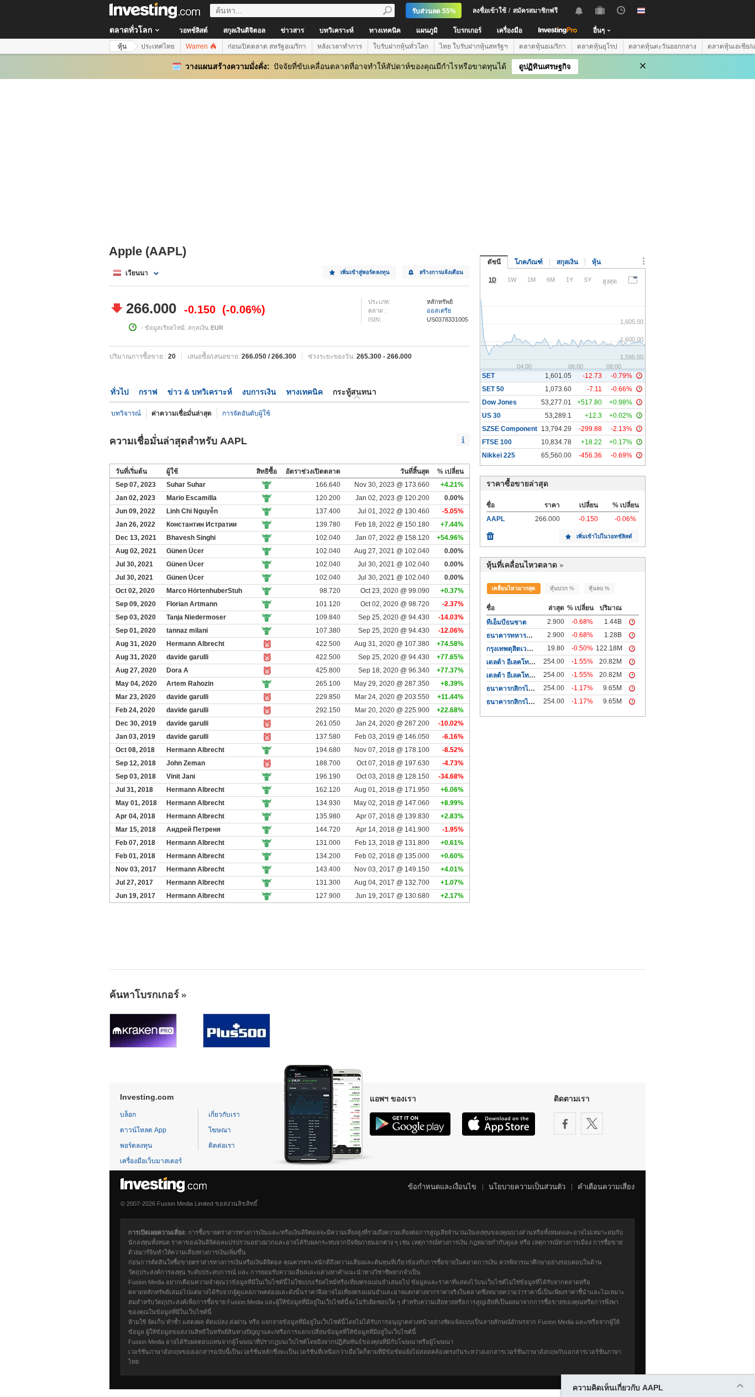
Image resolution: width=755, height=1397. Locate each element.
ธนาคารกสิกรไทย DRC (519, 702)
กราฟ (148, 391)
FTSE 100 (497, 442)
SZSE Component (509, 429)
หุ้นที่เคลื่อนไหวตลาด (521, 564)
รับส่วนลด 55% (434, 11)
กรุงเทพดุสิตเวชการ (514, 649)
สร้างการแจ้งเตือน (441, 272)
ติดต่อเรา (221, 1145)
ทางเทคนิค (385, 30)
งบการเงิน (259, 391)
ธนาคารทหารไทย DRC (520, 635)
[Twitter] (592, 1123)
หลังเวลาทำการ (339, 46)
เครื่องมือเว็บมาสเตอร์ (151, 1161)
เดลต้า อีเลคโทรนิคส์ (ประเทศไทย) (535, 675)
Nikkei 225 (498, 455)
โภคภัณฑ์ (529, 262)
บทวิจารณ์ (126, 413)
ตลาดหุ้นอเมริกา (542, 46)
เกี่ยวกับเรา (224, 1114)
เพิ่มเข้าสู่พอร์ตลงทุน (365, 272)
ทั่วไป (120, 391)
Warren (197, 46)
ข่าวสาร (292, 30)
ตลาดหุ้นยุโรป (597, 46)
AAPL (495, 519)
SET (488, 376)
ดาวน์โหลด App (143, 1130)
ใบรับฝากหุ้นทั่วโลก (400, 46)
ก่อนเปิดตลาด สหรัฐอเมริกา (267, 46)
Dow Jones (499, 402)
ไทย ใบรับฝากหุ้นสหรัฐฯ (473, 46)
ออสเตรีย (439, 310)
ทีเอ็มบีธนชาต (506, 622)
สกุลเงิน (567, 262)
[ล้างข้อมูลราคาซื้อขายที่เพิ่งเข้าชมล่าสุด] (490, 533)
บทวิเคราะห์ (336, 30)
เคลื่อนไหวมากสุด (514, 588)
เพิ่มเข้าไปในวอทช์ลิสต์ (604, 536)
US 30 (491, 415)
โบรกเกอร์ (467, 30)
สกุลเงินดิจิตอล (244, 30)
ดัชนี (494, 262)
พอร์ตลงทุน (136, 1145)
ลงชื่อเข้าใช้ (489, 10)
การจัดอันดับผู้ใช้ (246, 413)
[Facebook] (565, 1123)
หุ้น (122, 46)
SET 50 (493, 389)
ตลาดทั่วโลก (130, 29)
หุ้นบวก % (562, 588)
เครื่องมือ (509, 30)
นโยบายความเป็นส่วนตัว (527, 1187)
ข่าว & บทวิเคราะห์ (199, 391)
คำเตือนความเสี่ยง (606, 1187)
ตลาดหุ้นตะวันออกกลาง (662, 46)
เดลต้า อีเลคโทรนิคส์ (515, 662)
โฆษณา (219, 1130)
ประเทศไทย (158, 46)
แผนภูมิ (427, 30)
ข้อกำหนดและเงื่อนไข (442, 1187)
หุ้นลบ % (599, 588)
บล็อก (128, 1114)
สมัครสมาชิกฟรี (535, 10)
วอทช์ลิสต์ (193, 30)
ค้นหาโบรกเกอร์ (144, 994)
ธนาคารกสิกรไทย (511, 688)
